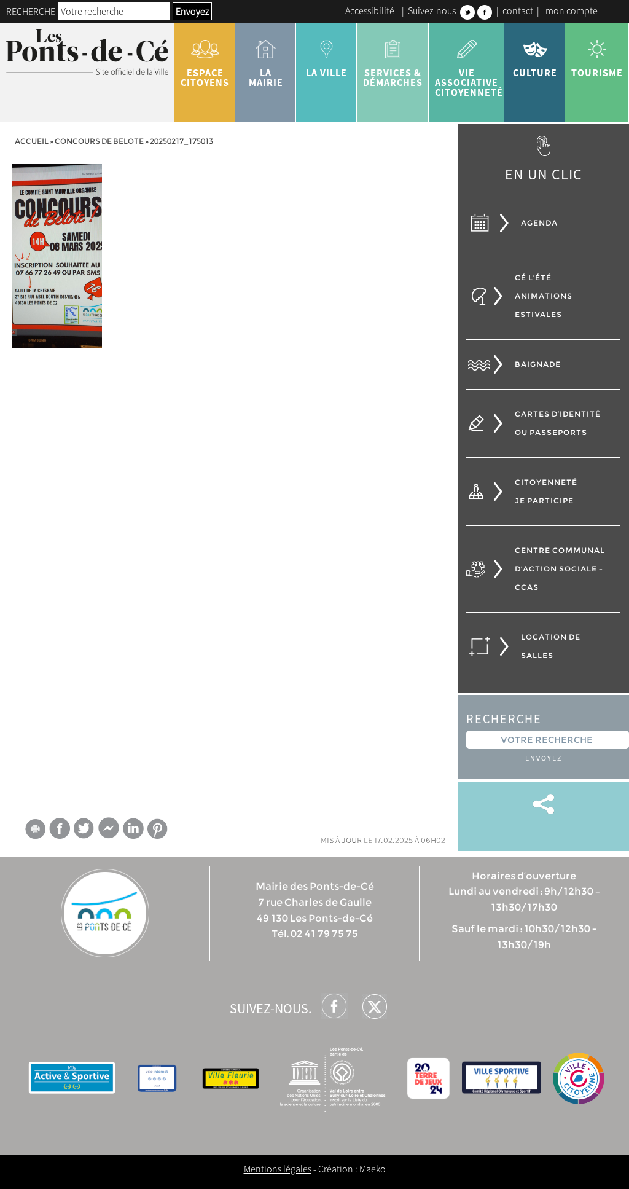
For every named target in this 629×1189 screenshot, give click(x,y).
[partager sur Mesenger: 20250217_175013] (108, 831)
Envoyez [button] (192, 11)
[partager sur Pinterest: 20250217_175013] (157, 828)
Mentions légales (277, 1169)
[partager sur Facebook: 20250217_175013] (59, 828)
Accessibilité (369, 10)
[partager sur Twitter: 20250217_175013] (84, 828)
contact (517, 10)
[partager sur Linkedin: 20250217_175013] (133, 828)
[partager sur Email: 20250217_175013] (35, 831)
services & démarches (393, 77)
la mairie (266, 77)
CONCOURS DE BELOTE (99, 141)
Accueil (32, 141)
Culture (535, 72)
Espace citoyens (205, 77)
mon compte (571, 10)
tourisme (597, 72)
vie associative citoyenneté (469, 82)
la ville (326, 72)
